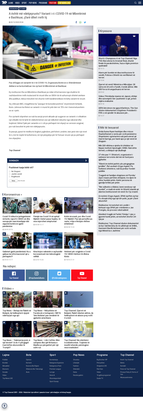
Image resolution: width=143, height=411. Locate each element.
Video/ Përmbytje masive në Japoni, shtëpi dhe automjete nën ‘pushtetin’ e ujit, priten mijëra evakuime (118, 100)
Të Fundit (23, 8)
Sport (24, 2)
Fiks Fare (100, 369)
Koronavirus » (13, 194)
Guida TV (100, 378)
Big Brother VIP (102, 360)
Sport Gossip (54, 381)
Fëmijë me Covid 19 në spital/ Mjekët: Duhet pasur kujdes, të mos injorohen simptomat (46, 220)
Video (17, 2)
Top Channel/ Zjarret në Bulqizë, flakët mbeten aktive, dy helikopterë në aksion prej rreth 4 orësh (78, 314)
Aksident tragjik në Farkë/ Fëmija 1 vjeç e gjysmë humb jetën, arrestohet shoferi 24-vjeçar (118, 216)
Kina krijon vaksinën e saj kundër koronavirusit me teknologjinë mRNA (47, 255)
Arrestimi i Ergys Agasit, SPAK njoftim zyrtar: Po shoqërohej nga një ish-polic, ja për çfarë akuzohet (119, 198)
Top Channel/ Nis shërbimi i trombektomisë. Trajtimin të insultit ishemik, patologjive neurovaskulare (76, 344)
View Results (21, 180)
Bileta (122, 363)
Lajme (10, 2)
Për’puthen (101, 363)
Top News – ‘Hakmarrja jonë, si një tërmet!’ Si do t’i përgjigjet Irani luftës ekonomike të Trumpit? (16, 344)
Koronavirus (13, 8)
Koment (29, 363)
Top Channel (13, 277)
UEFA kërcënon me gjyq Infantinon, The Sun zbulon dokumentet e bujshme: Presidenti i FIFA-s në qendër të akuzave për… (118, 112)
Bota (28, 355)
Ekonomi (5, 369)
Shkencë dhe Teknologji (34, 369)
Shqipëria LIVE (102, 366)
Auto (27, 372)
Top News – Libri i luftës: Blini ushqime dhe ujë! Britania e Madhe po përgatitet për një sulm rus (46, 344)
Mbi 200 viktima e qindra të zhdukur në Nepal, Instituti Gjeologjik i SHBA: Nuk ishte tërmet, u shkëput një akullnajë (118, 148)
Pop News (33, 2)
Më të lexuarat (109, 127)
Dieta (75, 372)
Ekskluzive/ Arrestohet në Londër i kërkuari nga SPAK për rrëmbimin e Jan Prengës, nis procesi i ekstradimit (116, 207)
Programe (43, 2)
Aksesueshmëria (126, 377)
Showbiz (76, 360)
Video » (9, 288)
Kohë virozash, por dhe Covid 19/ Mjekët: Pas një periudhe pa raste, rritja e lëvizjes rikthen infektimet (78, 221)
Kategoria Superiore (57, 363)
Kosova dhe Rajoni (32, 366)
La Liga (52, 372)
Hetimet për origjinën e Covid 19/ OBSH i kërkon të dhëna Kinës (77, 255)
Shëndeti (76, 369)
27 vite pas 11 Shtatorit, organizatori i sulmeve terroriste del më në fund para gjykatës (116, 157)
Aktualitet (5, 366)
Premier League (55, 369)
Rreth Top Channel (126, 360)
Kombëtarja (54, 360)
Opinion (28, 360)
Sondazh (14, 160)
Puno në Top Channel (127, 369)
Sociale (5, 372)
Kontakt (123, 366)
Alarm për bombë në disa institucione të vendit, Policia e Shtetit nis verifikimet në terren (117, 76)
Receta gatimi (78, 375)
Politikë (5, 360)
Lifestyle (76, 363)
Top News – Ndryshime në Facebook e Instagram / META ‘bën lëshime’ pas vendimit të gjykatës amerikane (47, 314)
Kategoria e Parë (55, 366)
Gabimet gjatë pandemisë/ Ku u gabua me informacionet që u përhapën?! (17, 255)
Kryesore (106, 31)
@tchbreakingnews (59, 277)
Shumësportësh (55, 378)
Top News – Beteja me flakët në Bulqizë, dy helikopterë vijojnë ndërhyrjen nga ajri (17, 313)
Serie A (52, 375)
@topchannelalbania (36, 277)
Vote (13, 181)
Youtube (52, 2)
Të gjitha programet (104, 375)
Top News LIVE (64, 2)
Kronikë (5, 363)
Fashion (76, 366)
